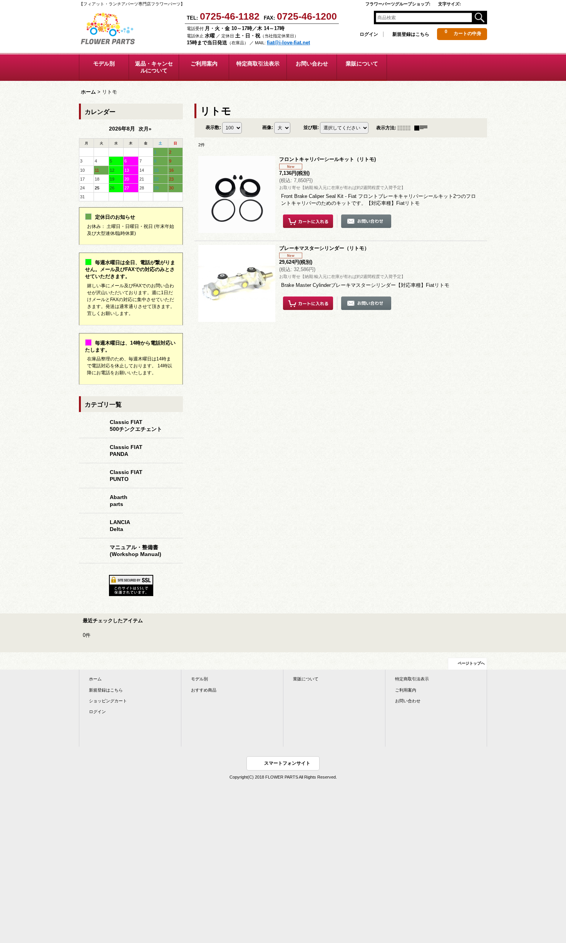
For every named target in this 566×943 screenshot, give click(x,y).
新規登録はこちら (410, 34)
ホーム (95, 679)
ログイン (369, 34)
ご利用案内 (405, 690)
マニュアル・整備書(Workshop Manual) (135, 550)
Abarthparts (118, 500)
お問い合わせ (407, 700)
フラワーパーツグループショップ (397, 4)
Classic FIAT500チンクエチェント (136, 425)
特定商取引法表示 (412, 679)
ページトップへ (471, 663)
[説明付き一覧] (422, 128)
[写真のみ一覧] (405, 128)
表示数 (213, 127)
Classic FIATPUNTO (126, 475)
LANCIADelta (120, 525)
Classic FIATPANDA (126, 450)
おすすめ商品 (203, 690)
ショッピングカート (108, 700)
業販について (305, 679)
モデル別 (199, 679)
